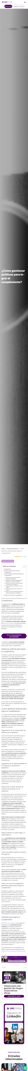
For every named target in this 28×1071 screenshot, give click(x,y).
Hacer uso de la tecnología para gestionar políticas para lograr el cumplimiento (14, 592)
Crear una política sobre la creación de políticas (14, 589)
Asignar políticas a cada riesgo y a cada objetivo (14, 586)
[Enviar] (25, 967)
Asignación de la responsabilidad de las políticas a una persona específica (14, 581)
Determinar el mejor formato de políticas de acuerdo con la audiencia (14, 584)
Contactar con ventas (19, 6)
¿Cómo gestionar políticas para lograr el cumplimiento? (14, 574)
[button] (25, 1068)
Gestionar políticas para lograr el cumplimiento (12, 571)
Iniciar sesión (8, 6)
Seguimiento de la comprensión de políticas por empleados (13, 578)
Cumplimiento (7, 569)
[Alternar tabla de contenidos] (23, 566)
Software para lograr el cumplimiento (13, 595)
